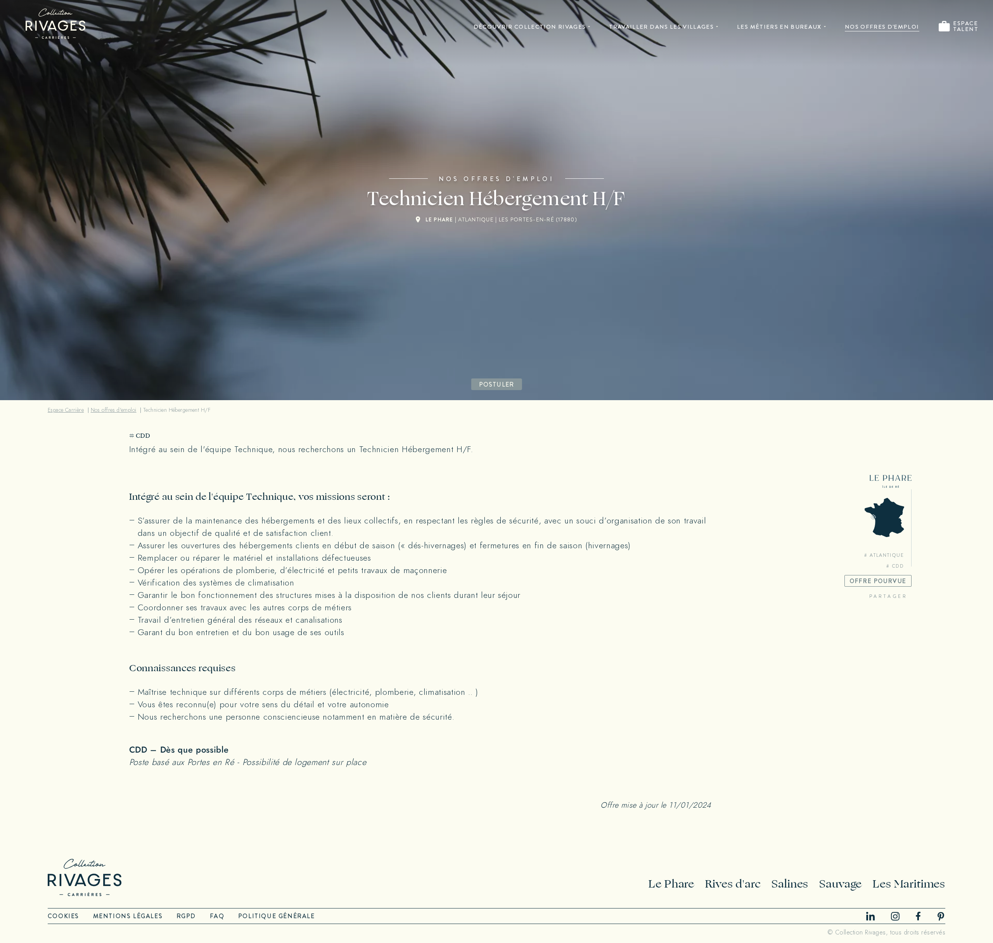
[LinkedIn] (870, 916)
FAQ (217, 916)
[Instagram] (895, 916)
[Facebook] (918, 916)
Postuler (496, 384)
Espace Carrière (66, 410)
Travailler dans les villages (661, 26)
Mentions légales (128, 916)
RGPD (186, 916)
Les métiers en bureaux (779, 26)
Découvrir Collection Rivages (530, 26)
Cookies (63, 916)
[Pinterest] (941, 916)
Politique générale (276, 916)
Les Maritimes (909, 884)
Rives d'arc (733, 884)
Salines (790, 884)
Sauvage (840, 884)
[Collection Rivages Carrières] (55, 24)
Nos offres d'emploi (882, 26)
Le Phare (671, 884)
